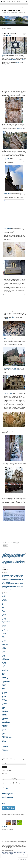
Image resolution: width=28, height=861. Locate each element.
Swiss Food (4, 715)
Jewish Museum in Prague (12, 152)
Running (4, 696)
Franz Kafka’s (7, 158)
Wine (3, 740)
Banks (3, 604)
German (3, 660)
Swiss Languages (5, 721)
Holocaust (4, 555)
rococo (8, 194)
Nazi (14, 558)
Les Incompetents (5, 678)
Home (3, 24)
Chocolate (4, 617)
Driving (3, 637)
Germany (8, 554)
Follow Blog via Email (7, 758)
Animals (3, 596)
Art (2, 603)
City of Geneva (5, 619)
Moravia (17, 62)
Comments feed (5, 750)
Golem (15, 554)
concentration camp (10, 553)
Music (3, 688)
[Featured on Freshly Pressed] (8, 809)
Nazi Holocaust (18, 558)
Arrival (3, 602)
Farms (3, 645)
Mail (3, 682)
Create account (5, 746)
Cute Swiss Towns (6, 626)
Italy (3, 674)
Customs (4, 625)
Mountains (4, 684)
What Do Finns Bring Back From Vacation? (10, 589)
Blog (3, 610)
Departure (4, 634)
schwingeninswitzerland (11, 10)
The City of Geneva (6, 728)
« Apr (7, 788)
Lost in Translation (6, 681)
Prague (10, 561)
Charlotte (4, 614)
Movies (3, 685)
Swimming (4, 708)
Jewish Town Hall (7, 193)
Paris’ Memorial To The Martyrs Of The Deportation (12, 574)
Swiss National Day (6, 722)
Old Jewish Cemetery (8, 393)
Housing (4, 669)
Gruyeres (4, 663)
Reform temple (15, 561)
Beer (3, 607)
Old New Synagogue (8, 338)
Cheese (3, 615)
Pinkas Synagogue (7, 277)
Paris (3, 691)
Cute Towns (4, 628)
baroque (8, 229)
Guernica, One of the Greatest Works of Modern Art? (12, 579)
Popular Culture (5, 693)
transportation (5, 732)
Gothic (9, 340)
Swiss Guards (5, 717)
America (3, 595)
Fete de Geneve (5, 650)
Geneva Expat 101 (5, 659)
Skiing (3, 699)
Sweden (3, 707)
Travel (3, 733)
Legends (4, 677)
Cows (3, 622)
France (3, 655)
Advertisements (5, 593)
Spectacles (4, 703)
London (3, 680)
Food (3, 654)
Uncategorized (5, 736)
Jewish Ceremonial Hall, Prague (10, 368)
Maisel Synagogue (7, 233)
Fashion (3, 647)
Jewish (7, 555)
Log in (3, 747)
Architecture (4, 600)
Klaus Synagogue (7, 228)
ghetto (12, 554)
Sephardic (13, 317)
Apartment (4, 599)
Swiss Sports (4, 725)
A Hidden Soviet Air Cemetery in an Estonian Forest (12, 586)
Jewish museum (21, 555)
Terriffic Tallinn (5, 587)
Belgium (4, 608)
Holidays (4, 667)
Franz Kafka (4, 554)
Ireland (3, 673)
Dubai (3, 639)
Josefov (23, 59)
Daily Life (4, 632)
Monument (16, 557)
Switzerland (4, 726)
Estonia (3, 641)
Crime (3, 624)
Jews (3, 55)
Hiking (3, 665)
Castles (3, 611)
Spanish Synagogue (8, 312)
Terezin (21, 562)
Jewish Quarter (12, 59)
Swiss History (5, 718)
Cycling (3, 629)
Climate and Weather (6, 621)
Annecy (3, 597)
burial (23, 551)
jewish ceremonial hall (13, 555)
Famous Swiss (5, 644)
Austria (20, 551)
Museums (13, 551)
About (8, 24)
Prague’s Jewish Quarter (10, 33)
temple (18, 562)
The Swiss (4, 729)
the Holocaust (19, 128)
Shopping (4, 697)
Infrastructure (5, 670)
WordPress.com (5, 751)
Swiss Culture (5, 711)
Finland (3, 651)
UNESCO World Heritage (7, 737)
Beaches (4, 606)
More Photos (4, 826)
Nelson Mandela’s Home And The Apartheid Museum (12, 575)
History (3, 666)
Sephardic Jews (21, 561)
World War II (4, 741)
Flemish (3, 652)
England (4, 640)
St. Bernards (4, 706)
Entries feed (4, 749)
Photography (4, 692)
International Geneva (6, 671)
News (3, 689)
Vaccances (4, 738)
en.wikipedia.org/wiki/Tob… (7, 793)
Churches (4, 618)
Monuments (20, 557)
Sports (3, 704)
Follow (4, 767)
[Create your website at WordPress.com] (14, 1)
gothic (17, 554)
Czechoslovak (22, 553)
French (3, 656)
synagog (15, 159)
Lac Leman (4, 676)
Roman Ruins (5, 695)
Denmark (4, 633)
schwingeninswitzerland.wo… (8, 794)
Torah (24, 562)
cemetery (4, 553)
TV (2, 734)
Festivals (4, 648)
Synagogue (14, 562)
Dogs (3, 636)
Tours (3, 730)
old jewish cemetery (12, 560)
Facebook (4, 643)
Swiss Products (5, 723)
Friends (3, 658)
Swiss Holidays (5, 719)
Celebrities (4, 613)
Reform (7, 318)
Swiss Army (4, 710)
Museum (7, 558)
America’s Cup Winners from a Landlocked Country (12, 583)
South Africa (4, 700)
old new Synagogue (20, 560)
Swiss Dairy (4, 714)
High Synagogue (7, 159)
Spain (3, 562)
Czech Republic (8, 551)
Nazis (22, 558)
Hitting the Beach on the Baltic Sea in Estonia (11, 585)
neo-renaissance (16, 369)
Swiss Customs (5, 713)
